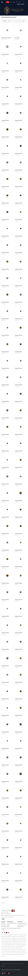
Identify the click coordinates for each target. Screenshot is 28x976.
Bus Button (17, 37)
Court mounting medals (11, 923)
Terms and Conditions (16, 969)
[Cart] (19, 2)
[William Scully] (14, 10)
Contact (19, 928)
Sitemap (3, 969)
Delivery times (20, 926)
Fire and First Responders (12, 928)
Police (8, 926)
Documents (3, 928)
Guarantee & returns (21, 925)
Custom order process (22, 923)
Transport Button (5, 70)
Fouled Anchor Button (6, 37)
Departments (4, 926)
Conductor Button (18, 54)
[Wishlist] (17, 2)
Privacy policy (8, 969)
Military (8, 925)
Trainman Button (5, 54)
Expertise (3, 923)
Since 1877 (3, 925)
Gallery (2, 929)
